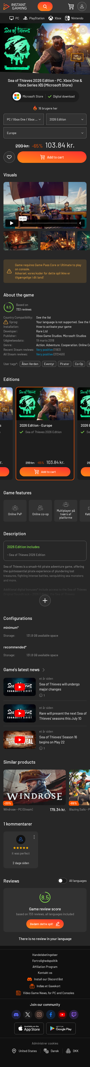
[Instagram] (39, 1014)
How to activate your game (54, 326)
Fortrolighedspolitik (45, 961)
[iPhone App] (29, 1028)
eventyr (49, 364)
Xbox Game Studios (49, 336)
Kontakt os (45, 973)
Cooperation (69, 345)
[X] (27, 1014)
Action (40, 345)
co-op (79, 364)
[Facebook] (50, 1014)
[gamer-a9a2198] (20, 839)
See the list (43, 317)
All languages (78, 881)
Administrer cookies (45, 1043)
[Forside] (15, 6)
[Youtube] (62, 1014)
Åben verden (30, 364)
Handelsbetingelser (45, 955)
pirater (64, 364)
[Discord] (16, 1014)
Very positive (45, 349)
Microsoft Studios (74, 336)
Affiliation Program (45, 967)
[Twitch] (73, 1014)
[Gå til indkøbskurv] (71, 6)
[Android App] (61, 1028)
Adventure (53, 345)
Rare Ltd (42, 331)
